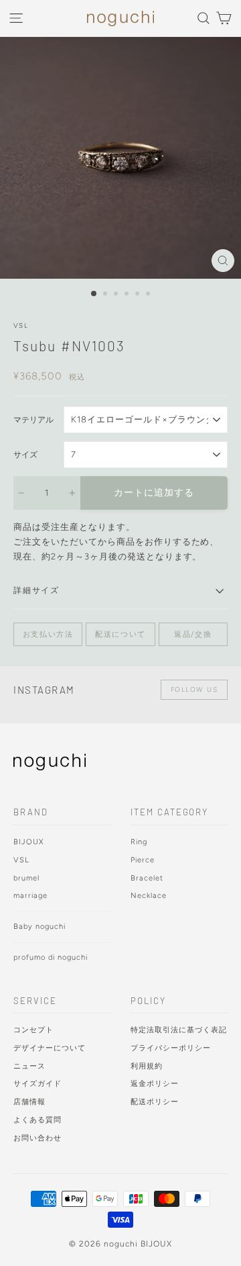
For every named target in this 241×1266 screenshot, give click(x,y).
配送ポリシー (155, 1101)
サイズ (25, 454)
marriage (30, 895)
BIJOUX (28, 842)
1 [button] (94, 294)
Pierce (143, 860)
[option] (120, 158)
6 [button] (149, 294)
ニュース (29, 1066)
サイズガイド (37, 1083)
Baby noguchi (39, 926)
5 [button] (138, 294)
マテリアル (33, 419)
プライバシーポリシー (171, 1048)
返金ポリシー (155, 1083)
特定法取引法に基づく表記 (179, 1030)
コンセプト (33, 1030)
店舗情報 (29, 1101)
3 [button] (117, 294)
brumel (26, 878)
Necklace (149, 895)
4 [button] (128, 294)
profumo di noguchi (50, 957)
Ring (139, 842)
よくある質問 (37, 1120)
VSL (20, 325)
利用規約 (147, 1066)
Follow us (194, 689)
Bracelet (147, 878)
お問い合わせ (37, 1138)
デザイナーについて (49, 1048)
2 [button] (106, 294)
